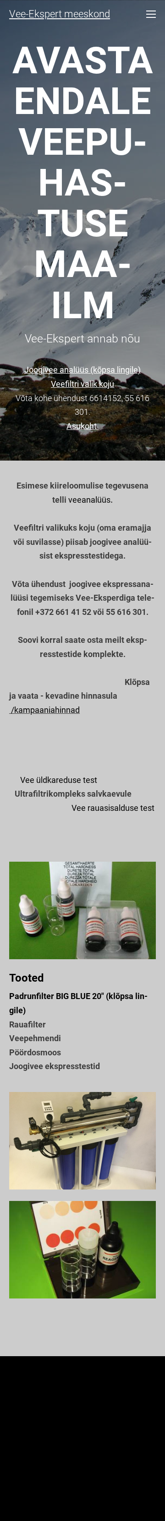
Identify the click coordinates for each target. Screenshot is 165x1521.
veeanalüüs (89, 500)
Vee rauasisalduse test (113, 808)
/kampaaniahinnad (45, 710)
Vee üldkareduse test (58, 780)
